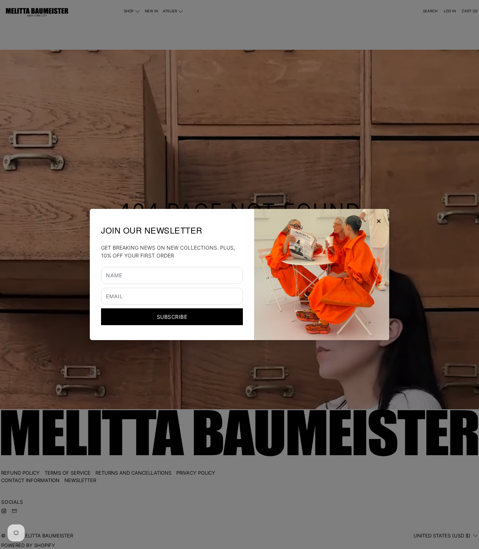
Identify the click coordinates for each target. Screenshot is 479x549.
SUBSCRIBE (172, 317)
